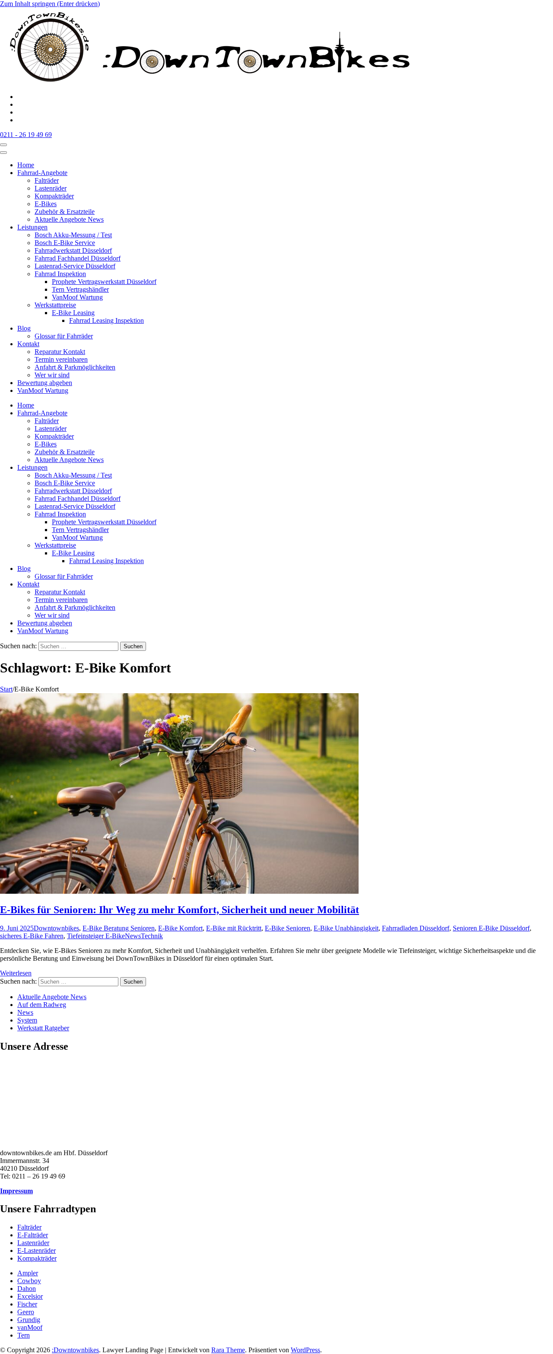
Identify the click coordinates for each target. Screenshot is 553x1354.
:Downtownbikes (75, 1350)
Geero (25, 1312)
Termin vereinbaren (61, 359)
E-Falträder (32, 1235)
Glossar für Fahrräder (64, 336)
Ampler (27, 1273)
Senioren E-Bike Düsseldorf (491, 928)
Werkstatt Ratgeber (43, 1028)
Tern (23, 1335)
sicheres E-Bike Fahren (32, 936)
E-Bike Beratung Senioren (119, 928)
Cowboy (29, 1280)
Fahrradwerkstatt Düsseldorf (73, 250)
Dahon (26, 1288)
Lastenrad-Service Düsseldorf (75, 266)
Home (25, 165)
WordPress (305, 1350)
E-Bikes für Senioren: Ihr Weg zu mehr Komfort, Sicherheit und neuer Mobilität (179, 909)
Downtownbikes (56, 928)
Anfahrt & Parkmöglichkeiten (75, 367)
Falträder (47, 180)
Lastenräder (51, 188)
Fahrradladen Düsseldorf (415, 928)
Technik (152, 936)
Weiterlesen (16, 973)
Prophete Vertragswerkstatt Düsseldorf (104, 281)
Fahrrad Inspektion (60, 273)
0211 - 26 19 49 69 (26, 134)
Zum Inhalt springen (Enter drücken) (50, 3)
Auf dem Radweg (41, 1004)
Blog (24, 328)
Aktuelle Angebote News (69, 219)
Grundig (28, 1319)
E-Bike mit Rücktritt (233, 928)
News (133, 936)
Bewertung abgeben (44, 382)
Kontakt (28, 343)
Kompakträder (54, 196)
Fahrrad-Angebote (42, 172)
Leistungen (32, 227)
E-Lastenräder (36, 1250)
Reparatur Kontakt (60, 351)
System (27, 1020)
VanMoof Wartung (77, 297)
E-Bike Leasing (73, 312)
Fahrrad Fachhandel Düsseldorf (78, 258)
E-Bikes (46, 203)
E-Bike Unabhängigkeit (346, 928)
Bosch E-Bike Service (65, 242)
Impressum (16, 1191)
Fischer (27, 1304)
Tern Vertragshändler (80, 289)
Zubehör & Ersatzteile (65, 211)
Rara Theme (228, 1350)
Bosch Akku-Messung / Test (73, 235)
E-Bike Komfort (180, 928)
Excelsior (30, 1296)
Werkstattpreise (55, 305)
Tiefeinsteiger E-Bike (96, 936)
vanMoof (29, 1327)
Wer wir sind (52, 375)
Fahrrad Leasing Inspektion (106, 320)
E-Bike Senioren (287, 928)
